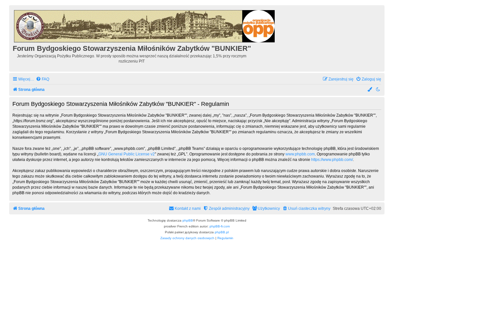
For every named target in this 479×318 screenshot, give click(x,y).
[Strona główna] (145, 25)
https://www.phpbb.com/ (332, 159)
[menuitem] (42, 79)
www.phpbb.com (300, 154)
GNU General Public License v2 (126, 154)
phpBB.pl (222, 232)
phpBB (187, 220)
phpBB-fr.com (220, 226)
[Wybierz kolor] (370, 89)
